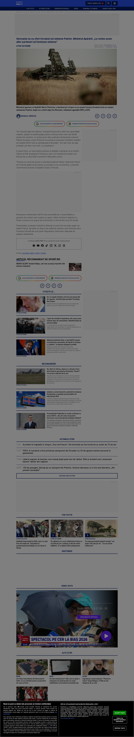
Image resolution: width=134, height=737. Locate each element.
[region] (67, 719)
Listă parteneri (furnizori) (67, 718)
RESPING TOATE (120, 728)
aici (48, 725)
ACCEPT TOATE (120, 713)
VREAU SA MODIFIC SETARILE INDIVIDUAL (120, 719)
